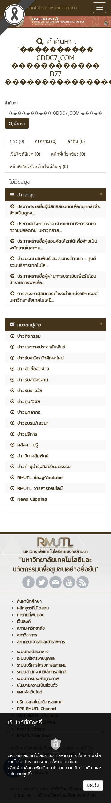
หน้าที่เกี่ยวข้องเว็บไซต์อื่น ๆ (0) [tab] (39, 166)
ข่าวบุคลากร (27, 412)
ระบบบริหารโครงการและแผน (41, 665)
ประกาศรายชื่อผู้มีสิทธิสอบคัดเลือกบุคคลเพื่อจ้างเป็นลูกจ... (55, 209)
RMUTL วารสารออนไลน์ (39, 488)
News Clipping (31, 498)
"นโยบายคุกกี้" (20, 774)
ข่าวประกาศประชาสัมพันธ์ (40, 346)
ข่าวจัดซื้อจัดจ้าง (32, 368)
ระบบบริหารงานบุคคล (36, 658)
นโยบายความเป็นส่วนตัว (37, 685)
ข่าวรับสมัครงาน (31, 379)
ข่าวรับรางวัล (28, 390)
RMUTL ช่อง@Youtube (39, 477)
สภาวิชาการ (27, 635)
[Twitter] (42, 582)
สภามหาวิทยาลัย (31, 628)
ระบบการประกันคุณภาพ (38, 678)
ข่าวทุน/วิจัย (27, 401)
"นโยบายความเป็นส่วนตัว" (71, 768)
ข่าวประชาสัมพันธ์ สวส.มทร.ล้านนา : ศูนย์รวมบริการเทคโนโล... (53, 261)
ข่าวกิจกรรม (28, 336)
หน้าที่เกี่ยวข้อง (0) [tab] (68, 154)
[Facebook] (28, 582)
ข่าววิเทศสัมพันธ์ (31, 455)
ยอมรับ (93, 785)
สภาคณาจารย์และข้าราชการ (41, 642)
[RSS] (82, 582)
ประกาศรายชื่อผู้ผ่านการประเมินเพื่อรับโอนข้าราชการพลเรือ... (53, 279)
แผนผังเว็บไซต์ (29, 692)
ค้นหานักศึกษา (29, 601)
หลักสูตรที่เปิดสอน (33, 608)
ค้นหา (19, 123)
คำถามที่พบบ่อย (30, 615)
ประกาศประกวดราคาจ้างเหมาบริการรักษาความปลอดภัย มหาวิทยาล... (53, 226)
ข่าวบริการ (26, 433)
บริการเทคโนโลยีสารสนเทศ (40, 702)
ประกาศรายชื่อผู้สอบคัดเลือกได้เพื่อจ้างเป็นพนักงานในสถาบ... (53, 244)
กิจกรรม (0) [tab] (46, 141)
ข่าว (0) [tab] (17, 141)
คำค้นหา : (12, 103)
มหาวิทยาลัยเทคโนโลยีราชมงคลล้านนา (40, 7)
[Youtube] (69, 582)
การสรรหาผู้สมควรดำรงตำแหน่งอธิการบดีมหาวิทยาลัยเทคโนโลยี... (54, 296)
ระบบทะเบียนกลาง (33, 651)
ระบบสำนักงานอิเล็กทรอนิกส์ (41, 672)
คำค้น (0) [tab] (76, 141)
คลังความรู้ (26, 444)
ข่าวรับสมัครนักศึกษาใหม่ (39, 357)
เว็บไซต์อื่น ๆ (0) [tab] (25, 154)
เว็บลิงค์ (24, 621)
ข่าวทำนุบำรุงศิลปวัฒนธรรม (43, 466)
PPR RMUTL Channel (36, 708)
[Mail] (55, 582)
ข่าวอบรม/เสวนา (32, 422)
